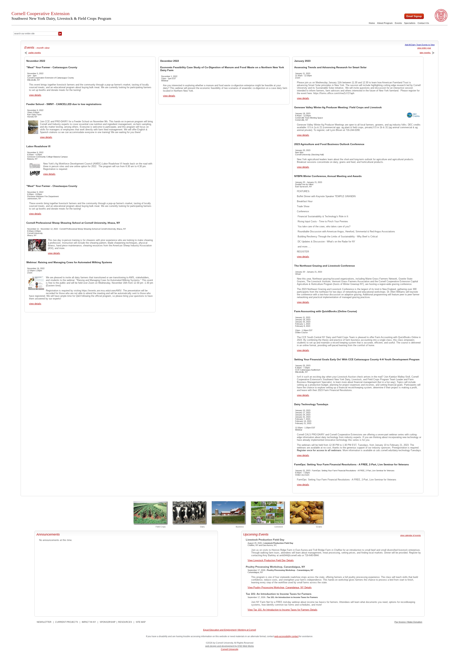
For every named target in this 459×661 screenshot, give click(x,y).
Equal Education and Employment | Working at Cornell (229, 630)
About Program (385, 23)
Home (372, 23)
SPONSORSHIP (107, 622)
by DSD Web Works (244, 646)
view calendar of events (410, 535)
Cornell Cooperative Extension (61, 16)
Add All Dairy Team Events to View (420, 45)
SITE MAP (141, 622)
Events (398, 23)
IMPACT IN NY (89, 622)
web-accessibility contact (286, 636)
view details (35, 95)
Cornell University (229, 649)
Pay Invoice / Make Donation (408, 622)
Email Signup (414, 16)
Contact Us (423, 23)
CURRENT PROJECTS (66, 622)
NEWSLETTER (44, 622)
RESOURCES (125, 622)
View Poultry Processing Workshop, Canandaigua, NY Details (280, 587)
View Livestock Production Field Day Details (271, 560)
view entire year (424, 48)
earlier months (34, 53)
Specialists (409, 23)
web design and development (220, 646)
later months (425, 53)
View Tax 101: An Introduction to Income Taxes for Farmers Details (282, 609)
